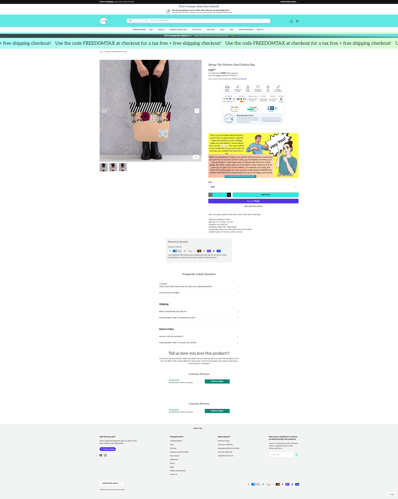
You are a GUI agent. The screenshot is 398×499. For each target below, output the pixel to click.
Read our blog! (223, 441)
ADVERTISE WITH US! (225, 456)
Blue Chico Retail (108, 489)
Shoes (222, 30)
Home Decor (197, 30)
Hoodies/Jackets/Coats (178, 30)
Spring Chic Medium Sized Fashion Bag (115, 51)
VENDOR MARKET (139, 30)
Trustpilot (163, 284)
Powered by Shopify (119, 489)
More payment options (253, 206)
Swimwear (211, 30)
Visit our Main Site (225, 452)
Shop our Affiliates (225, 445)
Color (210, 182)
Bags (231, 30)
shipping (218, 75)
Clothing (161, 30)
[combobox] (198, 21)
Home (101, 51)
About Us (260, 30)
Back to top (198, 428)
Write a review (217, 381)
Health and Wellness (246, 30)
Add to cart (265, 195)
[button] (253, 73)
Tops (151, 30)
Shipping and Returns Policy (229, 448)
